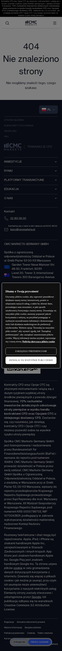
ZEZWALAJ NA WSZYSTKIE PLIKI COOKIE (31, 360)
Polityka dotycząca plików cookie (38, 341)
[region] (31, 326)
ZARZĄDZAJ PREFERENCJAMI (31, 351)
